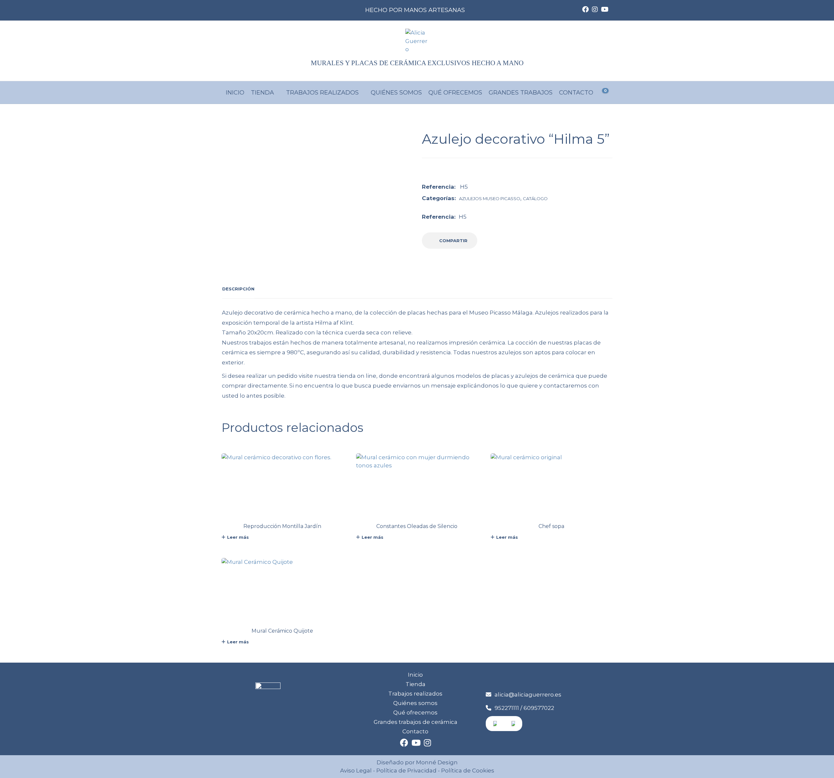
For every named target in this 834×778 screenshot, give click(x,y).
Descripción (238, 288)
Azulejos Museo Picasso (489, 198)
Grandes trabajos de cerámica (415, 722)
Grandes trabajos (521, 92)
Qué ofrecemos (455, 92)
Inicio (235, 92)
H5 (463, 216)
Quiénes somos (396, 92)
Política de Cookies (467, 770)
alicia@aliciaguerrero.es (528, 694)
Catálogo (535, 198)
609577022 (539, 708)
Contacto (576, 92)
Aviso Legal (356, 770)
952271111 (507, 708)
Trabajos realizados (322, 92)
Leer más (238, 537)
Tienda (262, 92)
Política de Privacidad (406, 770)
